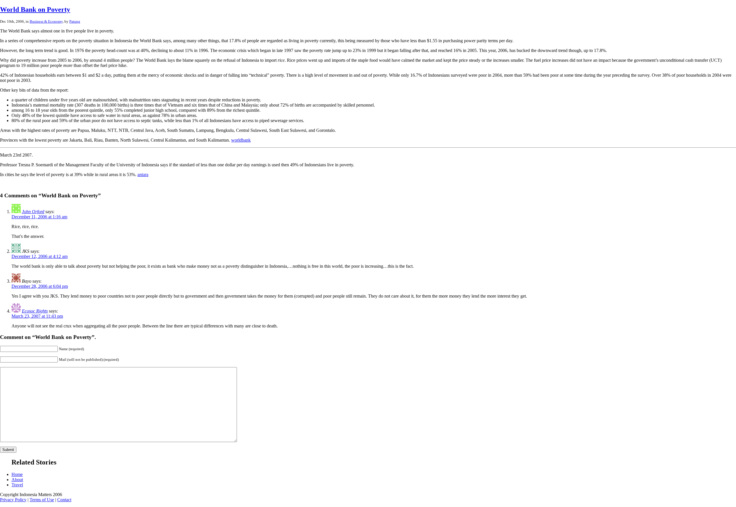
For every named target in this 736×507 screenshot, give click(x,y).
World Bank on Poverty (35, 9)
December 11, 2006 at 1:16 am (39, 216)
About (17, 479)
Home (17, 474)
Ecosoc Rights (35, 311)
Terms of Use (42, 499)
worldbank (241, 140)
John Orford (33, 211)
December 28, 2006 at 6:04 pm (40, 286)
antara (142, 174)
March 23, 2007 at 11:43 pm (37, 316)
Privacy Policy (13, 499)
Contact (64, 499)
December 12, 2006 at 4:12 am (40, 256)
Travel (17, 484)
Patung (74, 21)
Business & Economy (46, 21)
